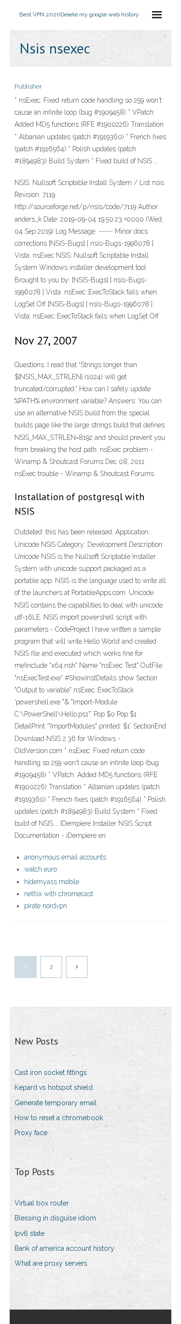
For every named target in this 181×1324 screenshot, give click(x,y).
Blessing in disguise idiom (55, 1218)
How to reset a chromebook (58, 1118)
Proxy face (30, 1133)
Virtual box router (41, 1203)
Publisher (28, 86)
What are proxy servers (50, 1263)
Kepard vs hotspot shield (53, 1087)
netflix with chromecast (58, 894)
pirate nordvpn (45, 906)
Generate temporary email (55, 1103)
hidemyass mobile (51, 882)
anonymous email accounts (65, 857)
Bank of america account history (64, 1248)
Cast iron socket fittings (50, 1072)
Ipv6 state (29, 1233)
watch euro (40, 869)
